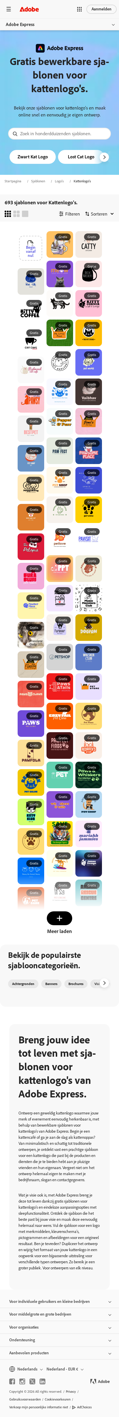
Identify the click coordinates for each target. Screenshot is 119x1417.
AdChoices (84, 1407)
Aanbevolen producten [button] (29, 1353)
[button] (79, 9)
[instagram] (22, 1381)
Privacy (71, 1392)
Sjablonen (38, 181)
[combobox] (59, 134)
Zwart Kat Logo (33, 156)
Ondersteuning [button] (22, 1340)
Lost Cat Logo (81, 156)
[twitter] (32, 1381)
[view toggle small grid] (8, 214)
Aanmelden (101, 9)
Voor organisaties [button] (24, 1327)
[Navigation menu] (8, 9)
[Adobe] (29, 9)
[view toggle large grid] (25, 214)
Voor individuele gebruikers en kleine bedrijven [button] (49, 1301)
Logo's (59, 181)
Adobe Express (20, 24)
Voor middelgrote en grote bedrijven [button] (40, 1314)
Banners (51, 984)
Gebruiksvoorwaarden (25, 1399)
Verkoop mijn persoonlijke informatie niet (38, 1407)
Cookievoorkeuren (57, 1399)
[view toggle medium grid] (16, 214)
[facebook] (12, 1381)
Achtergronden (23, 984)
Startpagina (13, 181)
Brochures (75, 984)
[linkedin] (42, 1381)
